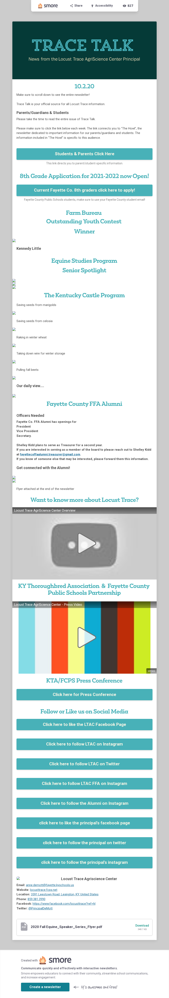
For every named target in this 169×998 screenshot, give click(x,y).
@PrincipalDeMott (40, 908)
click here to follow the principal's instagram (84, 862)
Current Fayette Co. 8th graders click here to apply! (84, 190)
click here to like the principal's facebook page (84, 822)
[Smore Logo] (48, 5)
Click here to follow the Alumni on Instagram (84, 803)
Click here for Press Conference (84, 694)
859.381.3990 (36, 899)
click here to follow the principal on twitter (84, 842)
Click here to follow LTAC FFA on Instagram (84, 783)
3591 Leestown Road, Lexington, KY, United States (65, 894)
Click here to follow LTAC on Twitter (84, 763)
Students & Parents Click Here (84, 153)
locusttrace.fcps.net (43, 890)
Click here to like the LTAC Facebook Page (84, 724)
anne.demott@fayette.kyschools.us (50, 885)
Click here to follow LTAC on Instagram (84, 744)
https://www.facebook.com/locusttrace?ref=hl (64, 904)
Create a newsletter (45, 987)
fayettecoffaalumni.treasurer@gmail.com (50, 454)
